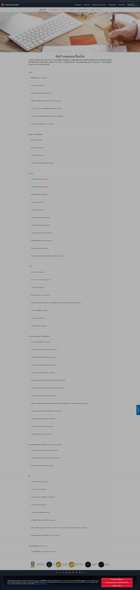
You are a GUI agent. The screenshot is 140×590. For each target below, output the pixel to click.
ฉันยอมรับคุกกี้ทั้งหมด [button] (117, 579)
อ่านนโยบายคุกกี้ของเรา (41, 583)
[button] (117, 585)
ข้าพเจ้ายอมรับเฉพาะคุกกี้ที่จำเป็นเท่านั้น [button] (117, 582)
